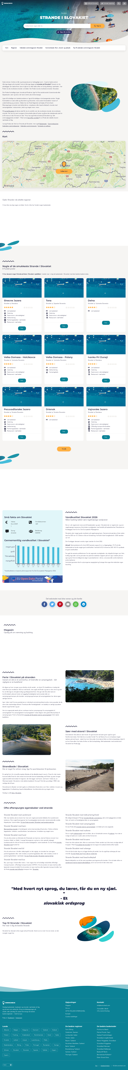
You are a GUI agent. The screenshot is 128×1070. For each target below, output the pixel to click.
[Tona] (64, 288)
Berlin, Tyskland (70, 1046)
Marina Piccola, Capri (103, 1032)
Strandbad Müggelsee (104, 1043)
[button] (91, 3)
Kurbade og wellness (44, 126)
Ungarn (54, 1050)
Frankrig (15, 1035)
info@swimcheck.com (103, 1005)
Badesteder (43, 124)
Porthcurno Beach (102, 1029)
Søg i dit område (65, 32)
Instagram (19, 1018)
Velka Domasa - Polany (59, 357)
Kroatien (6, 1040)
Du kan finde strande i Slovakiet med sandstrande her (37, 822)
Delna (91, 300)
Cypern (6, 1055)
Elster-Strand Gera (103, 1057)
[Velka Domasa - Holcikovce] (22, 344)
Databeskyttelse (105, 1065)
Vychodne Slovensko (102, 303)
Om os (67, 1008)
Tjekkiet (45, 1050)
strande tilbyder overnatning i (93, 818)
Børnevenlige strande (10, 829)
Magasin (68, 1005)
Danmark (36, 1030)
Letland (15, 1040)
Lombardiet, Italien (71, 1035)
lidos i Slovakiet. (16, 793)
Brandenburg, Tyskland (72, 1049)
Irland (49, 1035)
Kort (6, 48)
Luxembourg (35, 1040)
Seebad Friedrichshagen (104, 1035)
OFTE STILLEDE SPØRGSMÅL (75, 1011)
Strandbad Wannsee (103, 1046)
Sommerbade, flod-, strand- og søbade (57, 48)
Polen (27, 1045)
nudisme (111, 833)
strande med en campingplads (85, 827)
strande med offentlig (16, 869)
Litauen (24, 1040)
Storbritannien (38, 1035)
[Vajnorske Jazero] (106, 396)
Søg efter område (33, 118)
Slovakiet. (36, 869)
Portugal (36, 1045)
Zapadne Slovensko (60, 303)
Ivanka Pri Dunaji (98, 357)
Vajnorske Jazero (97, 409)
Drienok (50, 409)
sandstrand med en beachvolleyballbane (77, 862)
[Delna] (106, 288)
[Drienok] (64, 396)
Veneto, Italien (69, 1038)
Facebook (11, 1018)
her (79, 743)
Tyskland (45, 1030)
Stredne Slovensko (17, 412)
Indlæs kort (64, 171)
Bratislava (15, 303)
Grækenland (26, 1035)
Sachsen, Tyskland (70, 1052)
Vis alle (64, 449)
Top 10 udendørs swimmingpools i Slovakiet (86, 48)
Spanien (35, 1050)
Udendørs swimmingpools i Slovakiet (31, 48)
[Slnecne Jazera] (22, 288)
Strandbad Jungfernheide (105, 1038)
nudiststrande (77, 833)
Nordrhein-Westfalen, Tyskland (74, 1043)
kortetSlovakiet (9, 111)
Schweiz (6, 1050)
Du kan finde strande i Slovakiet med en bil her (38, 856)
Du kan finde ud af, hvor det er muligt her (84, 854)
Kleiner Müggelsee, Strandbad (106, 1040)
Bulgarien (25, 1030)
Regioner (14, 48)
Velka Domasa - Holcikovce (19, 357)
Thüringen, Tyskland (71, 1054)
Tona (48, 300)
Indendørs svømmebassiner (10, 126)
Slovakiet (64, 13)
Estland (54, 1030)
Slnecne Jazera (12, 300)
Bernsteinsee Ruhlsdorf (104, 1054)
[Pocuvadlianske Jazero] (22, 396)
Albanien (6, 1030)
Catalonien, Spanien (71, 1032)
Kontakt (67, 1014)
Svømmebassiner (53, 124)
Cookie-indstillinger (71, 1016)
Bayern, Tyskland (70, 1040)
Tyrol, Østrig (69, 1029)
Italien (57, 1035)
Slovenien (26, 1050)
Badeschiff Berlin (102, 1052)
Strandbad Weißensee (104, 1049)
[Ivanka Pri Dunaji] (106, 344)
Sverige (56, 1045)
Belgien (16, 1030)
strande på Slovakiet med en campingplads (37, 715)
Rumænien (46, 1045)
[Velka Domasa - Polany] (64, 344)
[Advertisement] (58, 66)
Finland (6, 1035)
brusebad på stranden (83, 845)
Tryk (96, 1065)
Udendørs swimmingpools (28, 126)
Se (21, 328)
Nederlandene (8, 1045)
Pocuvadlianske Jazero (17, 409)
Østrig (19, 1045)
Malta (45, 1040)
